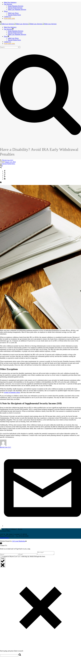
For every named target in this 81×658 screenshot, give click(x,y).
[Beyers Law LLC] (28, 24)
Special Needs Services (15, 8)
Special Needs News (14, 15)
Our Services (8, 4)
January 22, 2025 (10, 162)
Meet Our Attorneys (10, 2)
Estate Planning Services (15, 6)
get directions (4, 538)
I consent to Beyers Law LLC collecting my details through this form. (23, 556)
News (6, 11)
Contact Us (7, 16)
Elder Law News (13, 13)
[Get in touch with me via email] (42, 526)
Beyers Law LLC (7, 160)
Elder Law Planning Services (17, 9)
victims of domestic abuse (12, 392)
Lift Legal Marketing (18, 541)
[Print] (1, 182)
